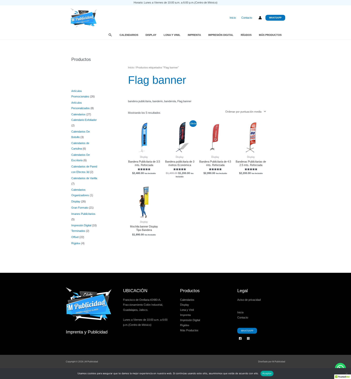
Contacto (246, 17)
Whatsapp (247, 330)
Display (151, 34)
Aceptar (267, 373)
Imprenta (194, 34)
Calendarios (129, 34)
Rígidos (246, 34)
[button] (275, 18)
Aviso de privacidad (249, 299)
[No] (346, 373)
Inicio (233, 17)
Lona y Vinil (172, 34)
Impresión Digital (220, 34)
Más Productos (270, 34)
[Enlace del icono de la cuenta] (260, 17)
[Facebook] (240, 338)
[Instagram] (248, 338)
